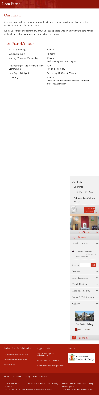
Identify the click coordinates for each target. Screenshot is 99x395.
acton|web (69, 386)
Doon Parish (11, 3)
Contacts (43, 377)
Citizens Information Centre (48, 360)
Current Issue (90, 208)
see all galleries (84, 330)
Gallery (27, 377)
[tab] (84, 243)
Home (6, 377)
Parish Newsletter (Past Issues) (15, 360)
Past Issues (89, 212)
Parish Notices (9, 365)
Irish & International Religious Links (50, 365)
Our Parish (77, 182)
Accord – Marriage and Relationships (46, 354)
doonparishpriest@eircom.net (39, 389)
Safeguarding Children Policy (85, 200)
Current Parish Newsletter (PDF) (16, 354)
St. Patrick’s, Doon (85, 192)
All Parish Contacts (81, 257)
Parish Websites (79, 383)
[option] (84, 318)
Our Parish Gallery (84, 324)
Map (35, 377)
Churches (78, 186)
